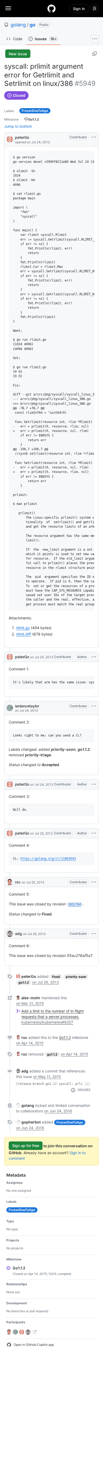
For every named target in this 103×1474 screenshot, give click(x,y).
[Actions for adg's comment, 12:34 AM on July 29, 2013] (93, 933)
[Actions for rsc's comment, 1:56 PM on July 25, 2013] (93, 882)
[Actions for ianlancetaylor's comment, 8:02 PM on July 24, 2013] (93, 706)
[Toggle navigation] (8, 8)
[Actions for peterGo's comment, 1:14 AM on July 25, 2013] (93, 833)
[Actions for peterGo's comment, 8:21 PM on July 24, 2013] (93, 784)
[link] (26, 976)
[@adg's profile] (10, 934)
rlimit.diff (23, 634)
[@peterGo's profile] (10, 139)
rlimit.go (23, 627)
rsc (18, 882)
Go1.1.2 (65, 1037)
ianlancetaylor (27, 706)
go (32, 24)
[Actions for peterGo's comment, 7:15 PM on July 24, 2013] (93, 657)
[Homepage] (51, 8)
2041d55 (83, 1090)
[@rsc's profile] (10, 882)
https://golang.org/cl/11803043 (48, 858)
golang (18, 24)
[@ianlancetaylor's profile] (10, 708)
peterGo (22, 137)
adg (18, 933)
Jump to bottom (18, 126)
